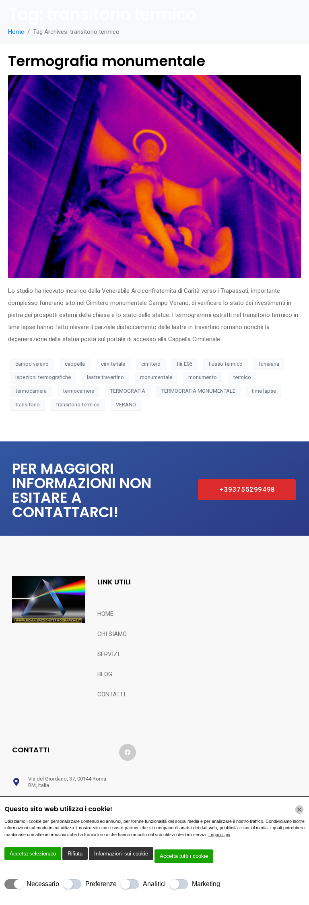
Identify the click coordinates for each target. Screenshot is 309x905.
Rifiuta (75, 854)
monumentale (156, 377)
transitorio (27, 405)
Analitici (154, 883)
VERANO (126, 405)
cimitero (151, 364)
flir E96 (184, 364)
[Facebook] (127, 752)
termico (242, 377)
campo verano (32, 364)
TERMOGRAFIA (127, 391)
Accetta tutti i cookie (184, 856)
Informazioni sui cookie (121, 854)
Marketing (206, 883)
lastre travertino (105, 377)
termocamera (31, 391)
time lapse (263, 391)
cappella (75, 364)
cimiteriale (113, 364)
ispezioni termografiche (43, 377)
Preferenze (101, 883)
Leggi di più (219, 834)
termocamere (78, 391)
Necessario (43, 883)
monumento (202, 377)
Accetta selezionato (33, 854)
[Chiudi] (299, 809)
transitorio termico (78, 405)
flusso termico (225, 364)
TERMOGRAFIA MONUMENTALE (198, 391)
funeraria (269, 364)
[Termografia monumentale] (154, 176)
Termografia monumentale (106, 61)
